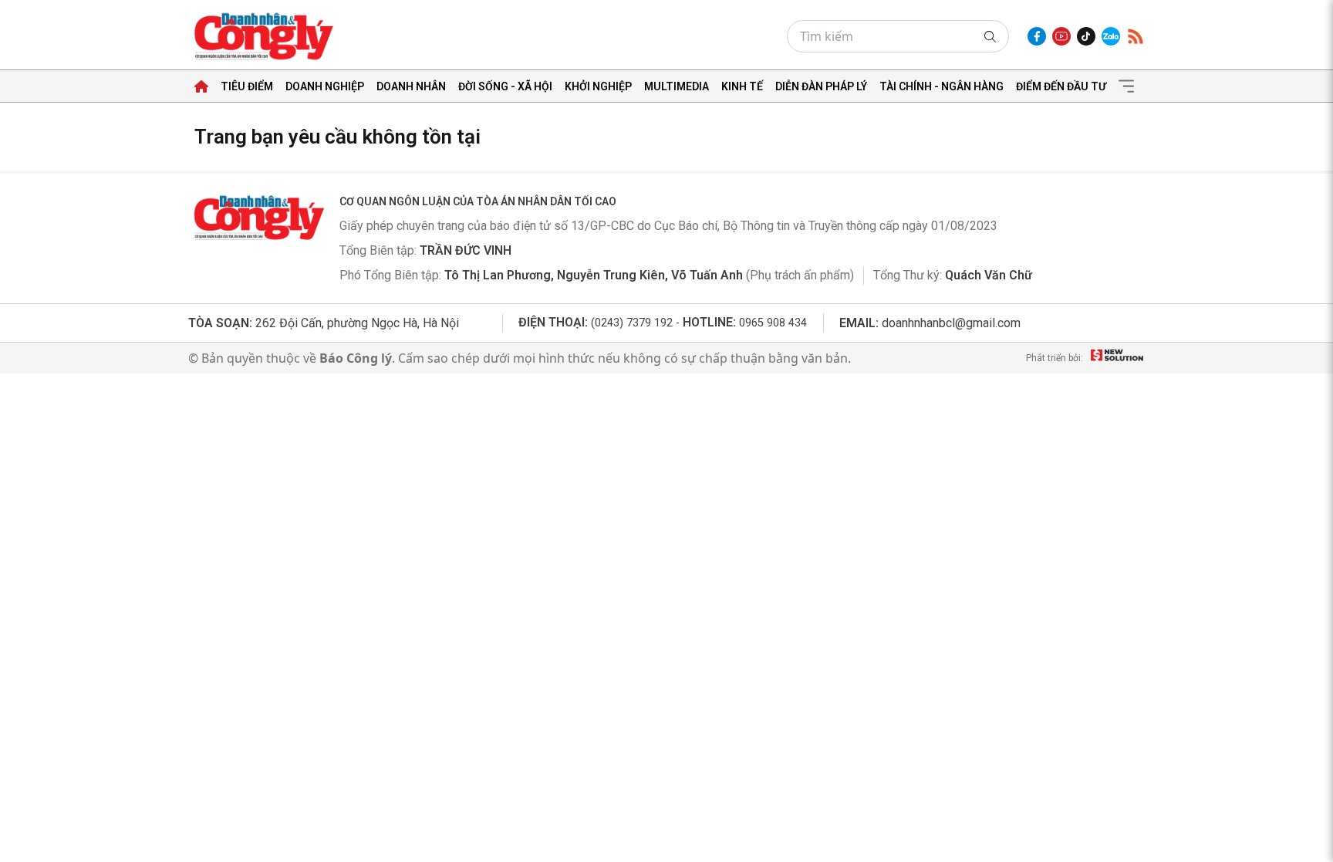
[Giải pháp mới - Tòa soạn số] (1117, 358)
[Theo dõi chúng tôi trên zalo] (1111, 36)
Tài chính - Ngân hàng (941, 86)
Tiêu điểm (247, 86)
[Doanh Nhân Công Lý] (257, 217)
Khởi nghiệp (598, 86)
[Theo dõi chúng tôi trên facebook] (1037, 36)
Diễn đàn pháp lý (821, 86)
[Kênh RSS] (1135, 36)
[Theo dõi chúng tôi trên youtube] (1061, 36)
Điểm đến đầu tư (1061, 86)
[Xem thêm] (1126, 86)
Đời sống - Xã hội (505, 86)
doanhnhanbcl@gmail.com (951, 323)
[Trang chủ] (201, 86)
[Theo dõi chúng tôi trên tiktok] (1086, 36)
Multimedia (676, 86)
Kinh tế (742, 86)
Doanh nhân (411, 86)
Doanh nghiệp (324, 86)
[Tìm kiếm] (990, 36)
